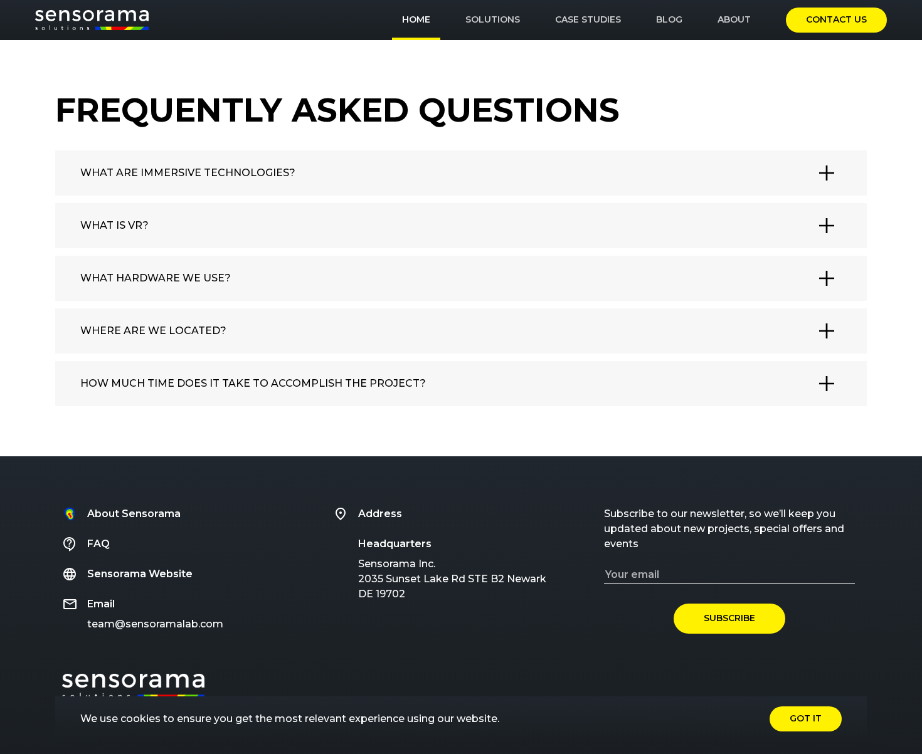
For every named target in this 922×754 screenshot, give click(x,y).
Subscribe (729, 618)
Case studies (588, 19)
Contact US (836, 19)
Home (416, 19)
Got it (806, 718)
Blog (669, 19)
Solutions (492, 19)
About (734, 19)
